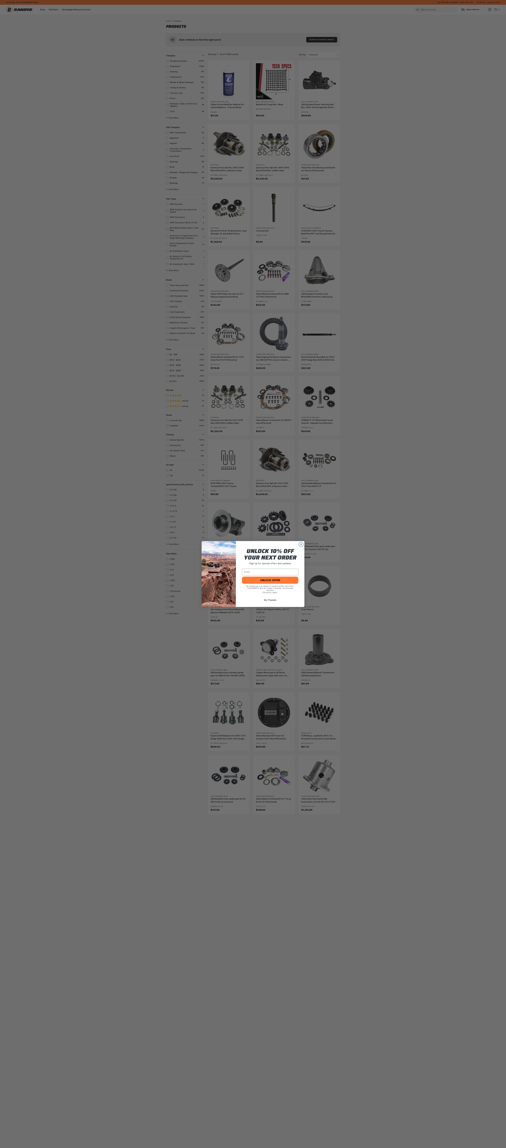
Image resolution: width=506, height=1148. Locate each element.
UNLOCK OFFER (270, 580)
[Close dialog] (301, 544)
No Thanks (270, 600)
